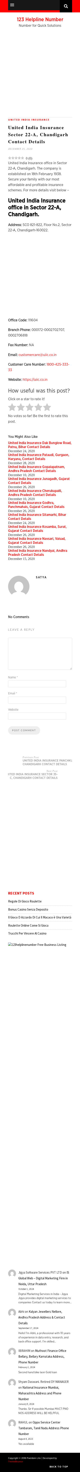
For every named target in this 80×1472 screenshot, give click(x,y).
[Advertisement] (40, 75)
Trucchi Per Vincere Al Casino (27, 933)
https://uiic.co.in (35, 379)
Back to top (59, 1466)
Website (13, 709)
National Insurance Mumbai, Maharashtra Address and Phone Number (39, 1393)
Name (13, 677)
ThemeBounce (15, 1461)
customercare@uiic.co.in (38, 355)
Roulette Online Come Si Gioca (28, 925)
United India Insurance (28, 119)
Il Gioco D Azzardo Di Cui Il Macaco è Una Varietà (39, 917)
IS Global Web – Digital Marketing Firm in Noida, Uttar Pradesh (43, 1278)
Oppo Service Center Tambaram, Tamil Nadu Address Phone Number (43, 1428)
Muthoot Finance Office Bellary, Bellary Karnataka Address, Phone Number (42, 1356)
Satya (41, 577)
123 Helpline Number (40, 19)
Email (12, 693)
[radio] (12, 407)
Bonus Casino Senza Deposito (28, 909)
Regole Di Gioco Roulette (25, 901)
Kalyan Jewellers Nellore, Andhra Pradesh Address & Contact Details (41, 1317)
